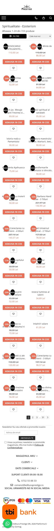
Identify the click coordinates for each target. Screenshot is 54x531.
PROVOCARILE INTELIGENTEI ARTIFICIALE (14, 47)
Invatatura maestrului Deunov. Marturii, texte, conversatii (40, 140)
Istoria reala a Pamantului (13, 140)
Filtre (15, 36)
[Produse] (4, 19)
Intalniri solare (40, 323)
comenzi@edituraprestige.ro (29, 485)
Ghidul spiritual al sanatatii (41, 111)
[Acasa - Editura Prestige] (27, 7)
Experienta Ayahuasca (13, 167)
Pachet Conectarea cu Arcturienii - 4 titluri (13, 229)
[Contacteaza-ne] (36, 18)
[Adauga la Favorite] (13, 68)
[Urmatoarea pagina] (48, 417)
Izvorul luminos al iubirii (41, 293)
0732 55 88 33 (29, 480)
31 (43, 417)
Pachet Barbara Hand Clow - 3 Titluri (40, 198)
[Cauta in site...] (50, 18)
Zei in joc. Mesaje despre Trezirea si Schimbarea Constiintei (13, 111)
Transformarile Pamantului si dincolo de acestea (40, 169)
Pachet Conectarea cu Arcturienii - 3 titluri (40, 357)
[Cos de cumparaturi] (43, 18)
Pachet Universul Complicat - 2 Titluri (40, 229)
